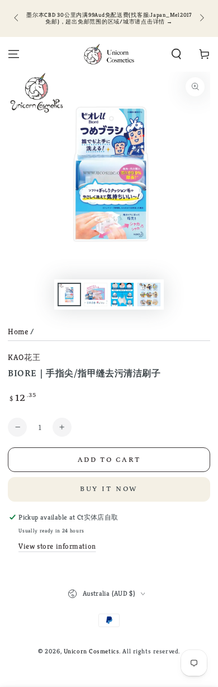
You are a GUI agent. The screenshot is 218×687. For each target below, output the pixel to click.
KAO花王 (24, 357)
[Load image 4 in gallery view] (148, 295)
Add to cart (109, 460)
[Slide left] (17, 18)
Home (18, 331)
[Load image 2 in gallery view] (95, 295)
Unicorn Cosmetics (92, 651)
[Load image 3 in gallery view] (122, 295)
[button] (176, 54)
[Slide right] (201, 18)
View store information (57, 546)
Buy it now (109, 489)
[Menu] (13, 54)
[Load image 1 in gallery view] (69, 295)
